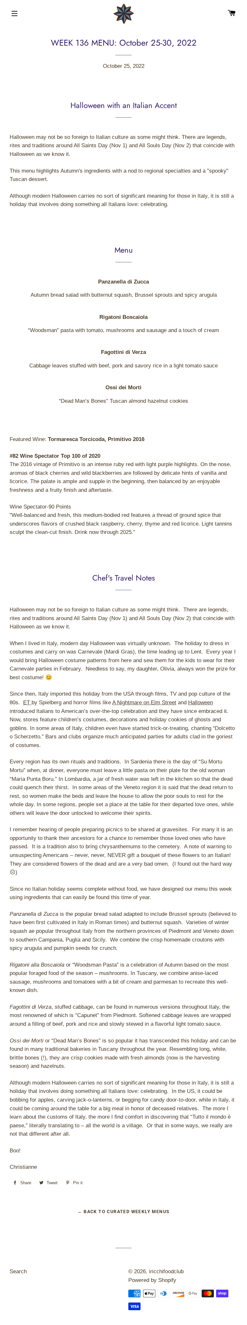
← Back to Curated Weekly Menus (124, 1211)
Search (18, 1271)
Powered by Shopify (152, 1280)
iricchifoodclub (166, 1271)
